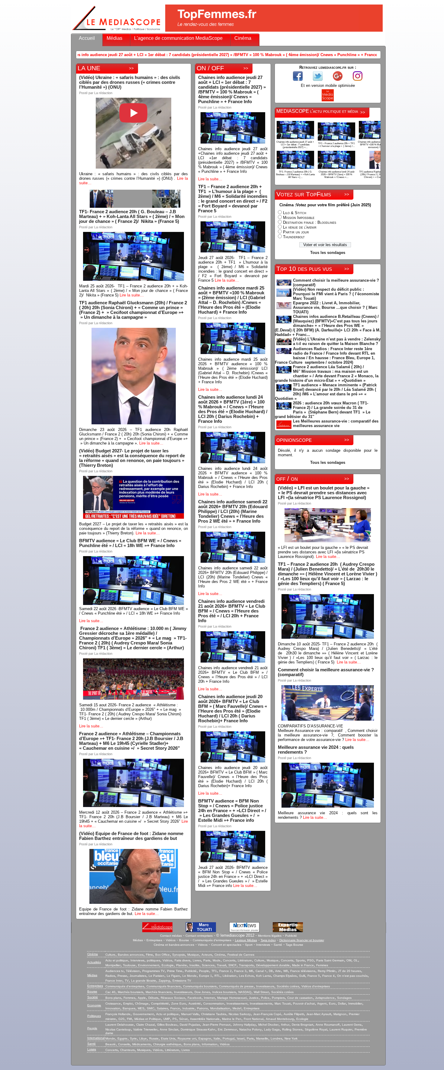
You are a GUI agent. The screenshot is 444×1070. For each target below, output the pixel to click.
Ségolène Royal (316, 1029)
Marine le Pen (231, 1019)
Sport (249, 944)
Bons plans (113, 997)
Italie (217, 1038)
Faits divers (182, 960)
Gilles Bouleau (167, 1024)
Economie (94, 1005)
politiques (153, 960)
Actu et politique (116, 960)
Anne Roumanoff (327, 1024)
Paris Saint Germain (330, 960)
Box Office (162, 954)
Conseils (124, 1044)
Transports (246, 965)
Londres (276, 1038)
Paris (206, 960)
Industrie (188, 1008)
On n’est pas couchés (352, 975)
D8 (271, 971)
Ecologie (168, 965)
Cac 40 (110, 992)
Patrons (202, 1008)
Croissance (113, 1003)
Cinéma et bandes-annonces (174, 944)
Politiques (94, 1016)
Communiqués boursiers (200, 986)
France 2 (225, 971)
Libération (229, 975)
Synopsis (178, 954)
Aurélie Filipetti (294, 1014)
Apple (142, 997)
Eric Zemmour (227, 1029)
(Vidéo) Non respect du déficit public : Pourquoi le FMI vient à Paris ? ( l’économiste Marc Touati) (336, 294)
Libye (143, 1038)
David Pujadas (190, 1024)
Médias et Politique (147, 1019)
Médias (114, 38)
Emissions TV (181, 980)
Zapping (164, 980)
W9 (285, 971)
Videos (203, 944)
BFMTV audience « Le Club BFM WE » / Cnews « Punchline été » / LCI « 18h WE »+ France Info (130, 543)
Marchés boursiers (130, 992)
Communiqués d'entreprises (212, 940)
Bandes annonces (130, 954)
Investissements (261, 1003)
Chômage (142, 1003)
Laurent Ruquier (341, 1029)
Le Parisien (156, 975)
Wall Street (261, 992)
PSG (310, 960)
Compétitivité (160, 1003)
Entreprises (154, 940)
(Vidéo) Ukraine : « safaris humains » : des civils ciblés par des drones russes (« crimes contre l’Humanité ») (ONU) (129, 82)
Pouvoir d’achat (304, 1003)
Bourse (184, 940)
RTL (217, 975)
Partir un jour (296, 232)
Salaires (162, 1008)
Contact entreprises (199, 935)
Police (265, 997)
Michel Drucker (268, 1024)
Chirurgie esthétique (167, 1044)
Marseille (262, 1038)
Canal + (261, 971)
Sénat (183, 1019)
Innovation (112, 1008)
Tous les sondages (327, 252)
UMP (166, 1019)
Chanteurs (127, 1050)
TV (127, 980)
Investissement (237, 1003)
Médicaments (141, 1044)
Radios (110, 975)
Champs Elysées (285, 975)
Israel (240, 1038)
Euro (332, 1003)
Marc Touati (283, 1003)
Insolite (194, 965)
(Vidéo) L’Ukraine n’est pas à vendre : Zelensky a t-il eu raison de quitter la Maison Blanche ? (337, 341)
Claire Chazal (145, 1024)
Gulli (302, 975)
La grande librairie (143, 980)
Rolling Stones (292, 1029)
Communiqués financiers (163, 986)
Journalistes (138, 975)
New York (291, 1038)
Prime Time (174, 971)
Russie (154, 1038)
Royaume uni (187, 1038)
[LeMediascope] (116, 31)
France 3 (240, 971)
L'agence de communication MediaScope (178, 38)
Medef (237, 1008)
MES (141, 1008)
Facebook (194, 997)
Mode (216, 960)
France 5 (313, 975)
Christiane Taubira (213, 1014)
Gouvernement (143, 1014)
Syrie (133, 1038)
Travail (221, 965)
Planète (181, 965)
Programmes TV (153, 971)
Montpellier (113, 965)
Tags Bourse (294, 944)
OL (356, 960)
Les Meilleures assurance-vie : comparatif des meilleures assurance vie (335, 423)
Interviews (263, 944)
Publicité (291, 935)
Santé (278, 944)
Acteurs (206, 954)
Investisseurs (265, 986)
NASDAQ (244, 992)
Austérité (194, 1003)
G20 (121, 1019)
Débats (153, 997)
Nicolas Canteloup (118, 1029)
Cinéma (242, 38)
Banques (129, 1008)
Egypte (122, 1038)
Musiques (143, 1050)
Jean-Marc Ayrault (318, 1014)
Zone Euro (178, 1003)
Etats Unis (168, 1038)
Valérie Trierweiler (145, 1029)
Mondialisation (220, 1008)
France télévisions (302, 971)
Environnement (148, 965)
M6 (251, 971)
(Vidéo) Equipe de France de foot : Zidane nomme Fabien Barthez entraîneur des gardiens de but (131, 836)
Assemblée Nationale (205, 1019)
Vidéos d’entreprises (315, 986)
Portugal (228, 1038)
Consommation (213, 1003)
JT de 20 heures (349, 971)
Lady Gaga (272, 1029)
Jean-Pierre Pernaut (216, 1024)
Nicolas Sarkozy (240, 1014)
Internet (209, 997)
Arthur (285, 1024)
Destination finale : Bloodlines (309, 222)
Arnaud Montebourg (280, 1019)
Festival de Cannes (240, 954)
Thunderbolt (294, 237)
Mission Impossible (298, 217)
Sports (300, 960)
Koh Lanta (263, 975)
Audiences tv (114, 971)
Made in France (303, 965)
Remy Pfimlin (327, 971)
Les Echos (246, 975)
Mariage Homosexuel (231, 997)
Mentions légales (270, 935)
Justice (254, 997)
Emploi (128, 1003)
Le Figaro (173, 975)
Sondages (344, 997)
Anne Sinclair (169, 1029)
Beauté (110, 1044)
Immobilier (355, 1003)
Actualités (94, 962)
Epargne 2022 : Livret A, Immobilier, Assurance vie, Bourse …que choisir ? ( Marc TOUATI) (335, 307)
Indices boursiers (224, 992)
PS (174, 1019)
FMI (129, 1019)
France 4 (328, 975)
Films (149, 954)
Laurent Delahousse (119, 1024)
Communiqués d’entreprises (124, 986)
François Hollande (117, 1014)
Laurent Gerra (352, 1024)
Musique (193, 954)
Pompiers (278, 997)
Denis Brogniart (302, 1024)
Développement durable (273, 965)
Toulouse (129, 965)
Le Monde (189, 975)
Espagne (204, 1038)
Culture (110, 954)
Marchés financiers (159, 992)
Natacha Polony (250, 1029)
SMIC (150, 1008)
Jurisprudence (325, 997)
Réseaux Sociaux (173, 997)
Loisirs (91, 1049)
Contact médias (171, 935)
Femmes (322, 965)
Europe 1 (205, 975)
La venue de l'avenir (300, 227)
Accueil (87, 38)
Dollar (342, 1003)
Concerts (229, 960)
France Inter (113, 980)
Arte (278, 971)
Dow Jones (202, 992)
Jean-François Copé (267, 1014)
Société (92, 997)
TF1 (214, 971)
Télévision (133, 971)
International (96, 1038)
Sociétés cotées (288, 986)
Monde (110, 1038)
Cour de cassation (300, 997)
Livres (197, 960)
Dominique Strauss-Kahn (198, 1029)
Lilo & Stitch (294, 213)
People (204, 971)
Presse (122, 975)
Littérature (245, 960)
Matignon (339, 1014)
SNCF (232, 965)
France (175, 1008)
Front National (253, 1019)
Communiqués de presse (236, 986)
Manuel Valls (190, 1014)
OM (348, 960)
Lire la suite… (132, 295)
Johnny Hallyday (244, 1024)
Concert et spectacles (226, 944)
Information (209, 1044)
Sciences (208, 965)
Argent (322, 1003)
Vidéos (170, 940)
